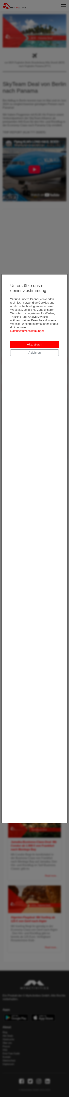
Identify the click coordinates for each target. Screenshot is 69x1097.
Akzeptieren (34, 344)
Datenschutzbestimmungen (27, 330)
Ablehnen (34, 352)
